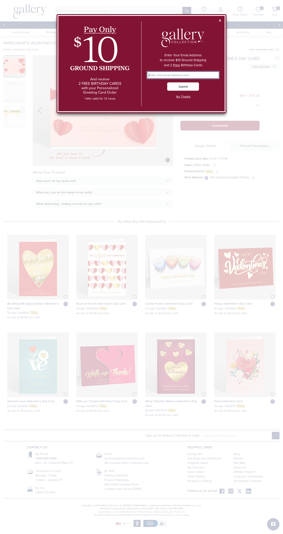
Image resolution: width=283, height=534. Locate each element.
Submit (183, 86)
